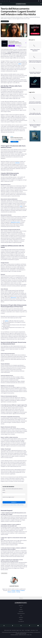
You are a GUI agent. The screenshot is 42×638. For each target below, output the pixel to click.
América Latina (6, 630)
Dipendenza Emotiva (21, 613)
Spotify (13, 591)
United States (33, 630)
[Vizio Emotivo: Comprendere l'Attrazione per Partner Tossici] (35, 97)
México (23, 630)
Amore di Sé (21, 605)
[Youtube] (38, 625)
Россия (36, 630)
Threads (13, 590)
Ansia (21, 607)
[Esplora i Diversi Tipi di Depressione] (35, 44)
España (17, 630)
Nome (4, 492)
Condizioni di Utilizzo (13, 504)
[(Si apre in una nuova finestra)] (40, 1)
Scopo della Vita (21, 621)
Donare (28, 634)
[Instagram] (21, 625)
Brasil (10, 630)
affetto (19, 63)
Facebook (22, 590)
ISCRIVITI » (14, 502)
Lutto (21, 615)
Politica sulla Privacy (20, 504)
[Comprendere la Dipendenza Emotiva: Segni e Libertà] (35, 67)
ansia (21, 206)
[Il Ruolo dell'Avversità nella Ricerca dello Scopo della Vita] (35, 108)
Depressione (21, 611)
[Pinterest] (29, 625)
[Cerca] (41, 4)
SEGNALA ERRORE (4, 573)
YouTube (18, 591)
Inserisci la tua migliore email (8, 497)
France (20, 630)
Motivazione (21, 617)
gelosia (6, 320)
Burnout (21, 609)
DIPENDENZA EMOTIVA (4, 21)
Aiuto (30, 634)
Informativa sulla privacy (14, 634)
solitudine (17, 162)
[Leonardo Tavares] (21, 602)
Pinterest (10, 591)
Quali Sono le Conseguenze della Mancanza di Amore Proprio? (35, 126)
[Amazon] (4, 625)
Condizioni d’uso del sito (22, 634)
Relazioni (21, 619)
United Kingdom (27, 630)
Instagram (17, 590)
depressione (13, 297)
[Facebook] (12, 625)
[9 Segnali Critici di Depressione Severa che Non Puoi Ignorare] (35, 56)
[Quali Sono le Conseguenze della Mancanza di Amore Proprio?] (35, 119)
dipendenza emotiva (15, 222)
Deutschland (14, 630)
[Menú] (1, 4)
